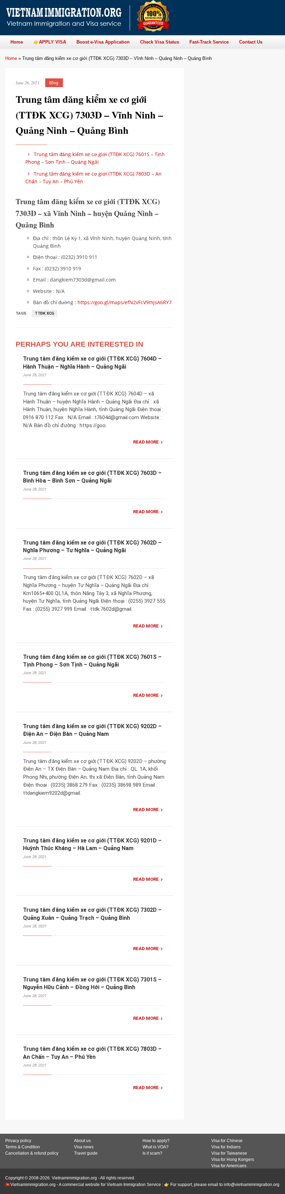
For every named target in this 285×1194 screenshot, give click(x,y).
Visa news (83, 1147)
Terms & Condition (22, 1147)
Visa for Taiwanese (229, 1153)
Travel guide (86, 1153)
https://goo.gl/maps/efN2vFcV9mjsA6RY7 (125, 302)
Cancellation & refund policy (31, 1153)
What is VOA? (155, 1147)
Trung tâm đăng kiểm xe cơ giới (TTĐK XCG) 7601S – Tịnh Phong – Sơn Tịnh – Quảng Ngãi (95, 158)
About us (82, 1140)
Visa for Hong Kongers (232, 1159)
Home (11, 58)
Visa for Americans (228, 1165)
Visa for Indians (226, 1147)
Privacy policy (18, 1140)
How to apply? (156, 1140)
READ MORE (146, 442)
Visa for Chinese (227, 1140)
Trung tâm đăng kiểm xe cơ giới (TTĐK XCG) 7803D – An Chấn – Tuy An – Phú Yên (93, 177)
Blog (53, 82)
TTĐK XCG (44, 313)
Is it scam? (152, 1153)
